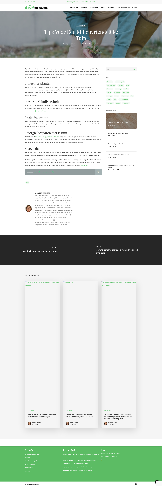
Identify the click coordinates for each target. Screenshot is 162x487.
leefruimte (126, 92)
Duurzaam (110, 89)
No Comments (93, 44)
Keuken (109, 92)
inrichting (118, 89)
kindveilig (117, 92)
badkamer (110, 82)
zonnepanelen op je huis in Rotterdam (47, 137)
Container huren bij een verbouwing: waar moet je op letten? (80, 460)
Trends (109, 99)
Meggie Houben (70, 44)
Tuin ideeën (84, 7)
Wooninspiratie (74, 7)
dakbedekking (111, 85)
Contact (134, 7)
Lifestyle (109, 96)
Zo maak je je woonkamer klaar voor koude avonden (77, 470)
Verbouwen (110, 103)
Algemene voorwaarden (32, 454)
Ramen (117, 96)
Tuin (27, 182)
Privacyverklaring (30, 464)
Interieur (126, 89)
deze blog (84, 165)
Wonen (118, 103)
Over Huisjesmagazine (123, 7)
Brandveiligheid (120, 82)
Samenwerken (29, 467)
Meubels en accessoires (107, 7)
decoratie (120, 85)
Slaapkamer (125, 96)
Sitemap (27, 471)
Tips (132, 96)
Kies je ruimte (94, 7)
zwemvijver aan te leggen (38, 111)
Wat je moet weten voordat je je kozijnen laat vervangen (79, 467)
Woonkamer (126, 103)
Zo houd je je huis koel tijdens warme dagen (75, 463)
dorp (127, 85)
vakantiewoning (123, 99)
